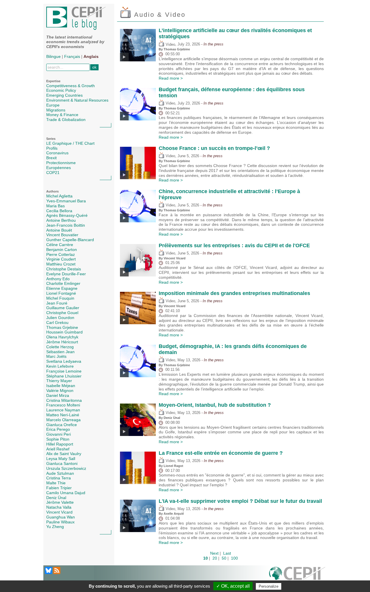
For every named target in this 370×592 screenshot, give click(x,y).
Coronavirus (57, 153)
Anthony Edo (58, 278)
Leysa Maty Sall (60, 458)
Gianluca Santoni (61, 463)
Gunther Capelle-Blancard (70, 239)
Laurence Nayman (63, 410)
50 (224, 558)
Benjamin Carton (61, 249)
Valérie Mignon (59, 390)
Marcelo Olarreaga (63, 419)
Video (169, 45)
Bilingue (53, 56)
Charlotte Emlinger (63, 283)
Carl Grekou (57, 322)
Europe (53, 105)
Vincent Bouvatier (62, 234)
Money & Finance (62, 114)
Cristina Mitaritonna (64, 400)
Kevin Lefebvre (60, 366)
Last (227, 553)
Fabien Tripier (59, 487)
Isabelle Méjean (60, 385)
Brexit (51, 157)
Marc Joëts (56, 356)
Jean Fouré (56, 303)
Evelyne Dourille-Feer (66, 274)
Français (72, 56)
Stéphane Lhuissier (64, 376)
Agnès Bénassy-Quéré (67, 215)
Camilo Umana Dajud (65, 492)
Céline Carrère (59, 244)
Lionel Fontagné (61, 293)
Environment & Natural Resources (77, 100)
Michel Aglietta (59, 196)
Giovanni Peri (58, 434)
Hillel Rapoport (59, 444)
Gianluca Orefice (61, 424)
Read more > (171, 78)
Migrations (55, 110)
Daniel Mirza (57, 395)
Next (214, 553)
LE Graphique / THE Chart (70, 143)
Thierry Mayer (59, 380)
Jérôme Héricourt (62, 342)
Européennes (58, 167)
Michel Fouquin (60, 298)
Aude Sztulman (60, 473)
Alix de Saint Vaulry (63, 453)
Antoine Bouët (59, 230)
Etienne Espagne (61, 288)
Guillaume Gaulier (62, 307)
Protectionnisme (61, 162)
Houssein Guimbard (64, 332)
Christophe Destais (63, 269)
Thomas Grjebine (62, 327)
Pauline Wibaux (60, 522)
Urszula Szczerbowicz (66, 468)
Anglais (91, 56)
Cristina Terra (58, 478)
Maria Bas (55, 206)
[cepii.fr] (297, 576)
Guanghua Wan (60, 517)
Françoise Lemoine (64, 371)
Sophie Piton (57, 439)
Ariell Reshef (57, 449)
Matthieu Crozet (60, 264)
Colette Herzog (60, 346)
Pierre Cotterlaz (60, 254)
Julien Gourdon (60, 317)
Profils (52, 148)
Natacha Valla (58, 507)
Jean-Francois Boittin (65, 225)
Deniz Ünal (56, 497)
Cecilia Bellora (59, 210)
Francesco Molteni (63, 405)
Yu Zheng (55, 526)
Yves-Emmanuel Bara (66, 201)
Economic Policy (61, 90)
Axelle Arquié (174, 513)
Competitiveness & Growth (70, 85)
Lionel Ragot (173, 466)
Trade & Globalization (66, 119)
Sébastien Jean (60, 351)
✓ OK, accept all (233, 586)
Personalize (268, 586)
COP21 (53, 172)
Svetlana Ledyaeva (63, 361)
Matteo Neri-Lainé (62, 415)
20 (214, 558)
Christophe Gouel (62, 312)
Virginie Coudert (61, 259)
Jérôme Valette (60, 502)
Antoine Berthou (61, 220)
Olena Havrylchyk (62, 337)
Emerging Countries (64, 95)
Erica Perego (58, 429)
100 (234, 558)
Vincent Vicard (59, 512)
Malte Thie (56, 483)
